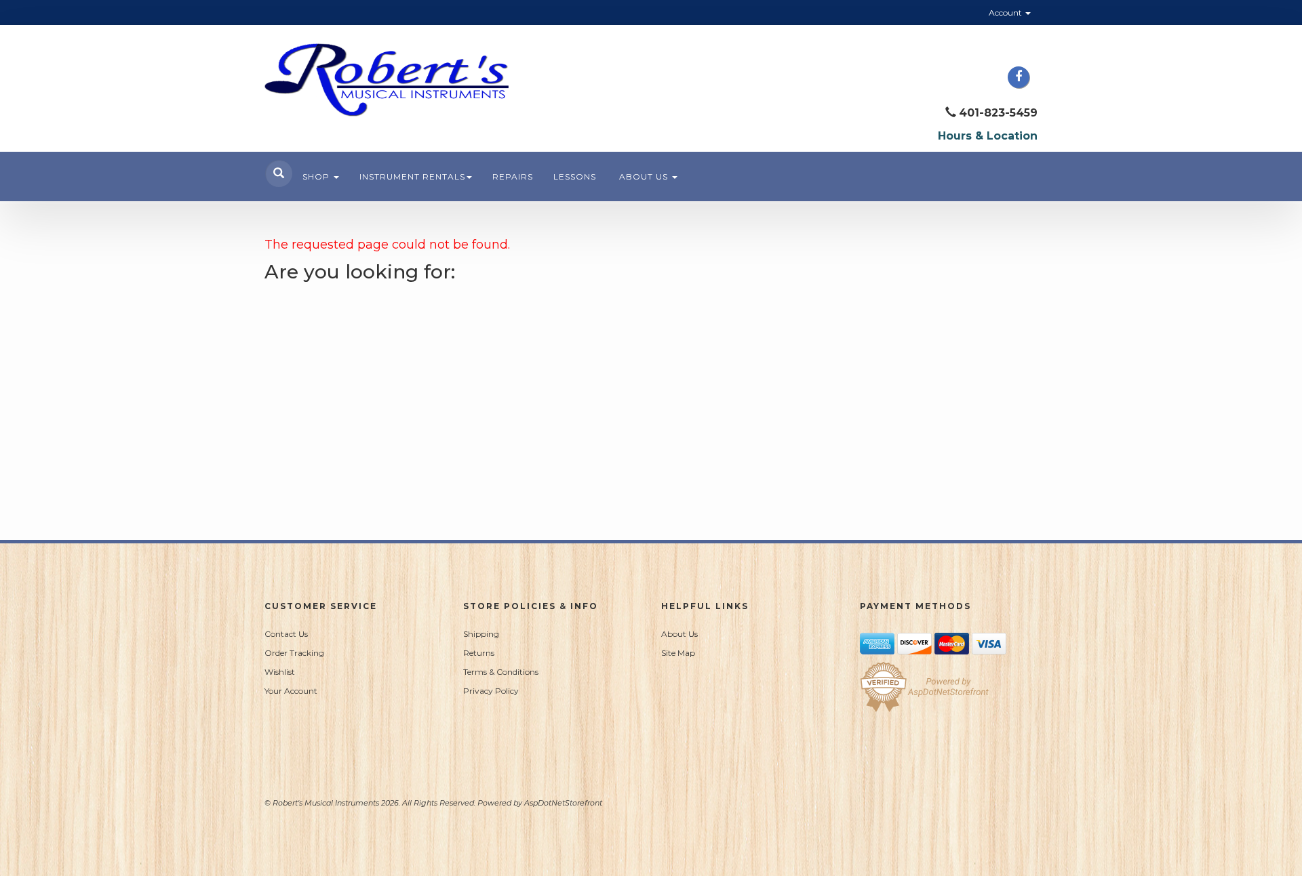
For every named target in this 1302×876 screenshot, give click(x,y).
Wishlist (279, 672)
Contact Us (286, 634)
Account (1006, 12)
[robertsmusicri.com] (386, 80)
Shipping (481, 634)
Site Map (678, 653)
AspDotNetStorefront (563, 803)
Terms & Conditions (500, 672)
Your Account (290, 691)
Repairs (512, 176)
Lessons (574, 176)
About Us (645, 176)
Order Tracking (294, 653)
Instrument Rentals (412, 176)
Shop (317, 176)
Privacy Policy (491, 691)
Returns (478, 653)
